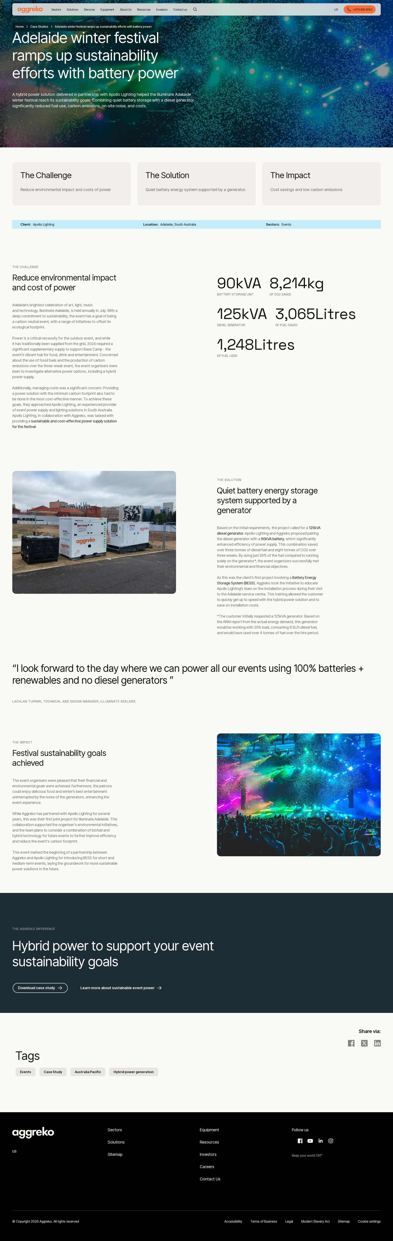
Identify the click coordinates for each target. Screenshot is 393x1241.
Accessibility (233, 1221)
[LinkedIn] (377, 1043)
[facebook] (351, 1043)
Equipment (209, 1129)
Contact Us (210, 1179)
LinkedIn (320, 1141)
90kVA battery (272, 539)
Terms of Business (263, 1221)
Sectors (115, 1129)
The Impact (290, 175)
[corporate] (30, 9)
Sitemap (115, 1154)
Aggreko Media (309, 1141)
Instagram (330, 1141)
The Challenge (45, 175)
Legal (289, 1221)
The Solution (167, 175)
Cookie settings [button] (369, 1221)
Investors (208, 1154)
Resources (209, 1142)
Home (20, 26)
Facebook (299, 1141)
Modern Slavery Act (315, 1221)
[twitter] (364, 1043)
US (336, 10)
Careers (207, 1166)
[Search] (195, 9)
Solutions (116, 1142)
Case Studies (39, 26)
